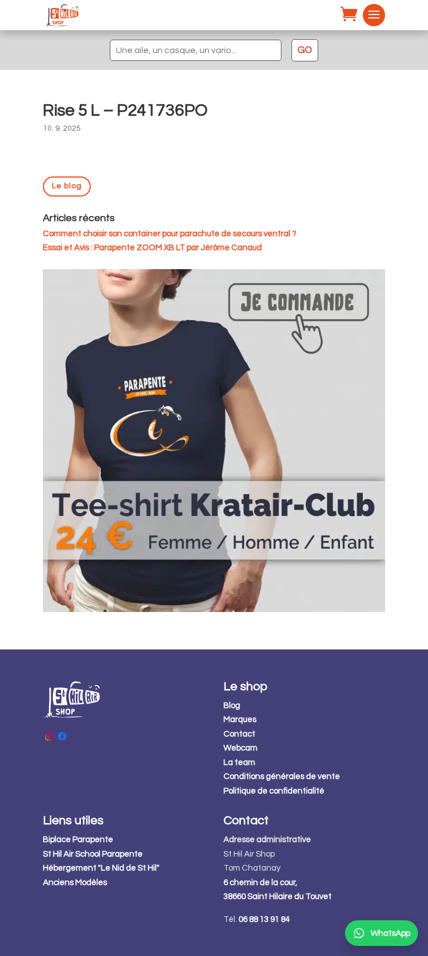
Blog (231, 705)
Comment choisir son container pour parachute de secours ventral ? (169, 234)
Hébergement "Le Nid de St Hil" (101, 868)
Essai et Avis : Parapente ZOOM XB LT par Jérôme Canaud (152, 247)
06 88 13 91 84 (264, 919)
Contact (239, 734)
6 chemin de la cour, (260, 882)
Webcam (240, 748)
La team (239, 762)
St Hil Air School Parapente (93, 854)
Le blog (67, 186)
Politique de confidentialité (273, 791)
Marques (239, 719)
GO (305, 50)
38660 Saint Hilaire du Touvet (277, 896)
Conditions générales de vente (281, 776)
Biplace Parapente (78, 839)
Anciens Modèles (75, 882)
